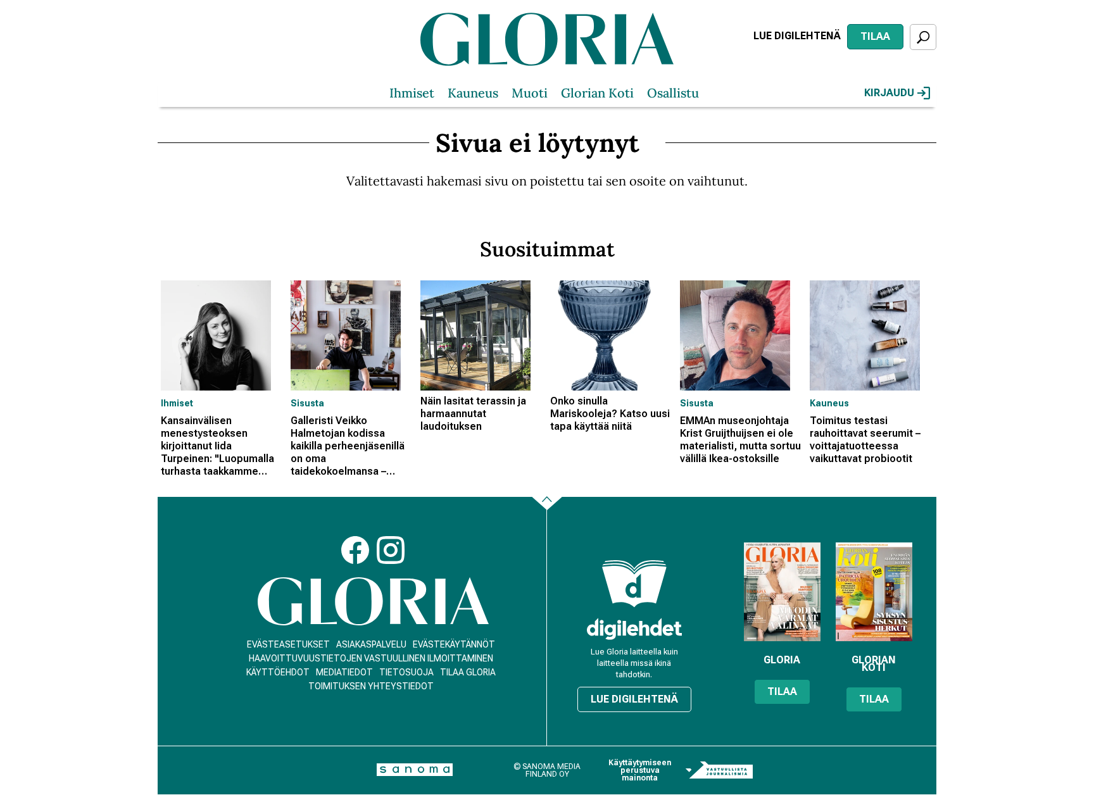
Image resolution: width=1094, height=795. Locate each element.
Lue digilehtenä (797, 36)
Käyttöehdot (278, 672)
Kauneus (473, 93)
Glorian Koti (597, 93)
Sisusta (307, 403)
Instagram (391, 550)
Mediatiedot (344, 672)
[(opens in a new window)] (634, 629)
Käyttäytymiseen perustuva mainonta (639, 770)
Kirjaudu (889, 93)
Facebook (355, 550)
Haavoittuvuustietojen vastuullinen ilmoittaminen (371, 658)
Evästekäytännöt (454, 644)
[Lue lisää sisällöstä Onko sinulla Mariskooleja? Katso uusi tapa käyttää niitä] (612, 335)
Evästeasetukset (288, 644)
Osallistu (673, 93)
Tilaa (875, 36)
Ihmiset (411, 93)
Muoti (530, 93)
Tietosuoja (406, 672)
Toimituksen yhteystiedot (371, 686)
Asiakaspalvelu (371, 644)
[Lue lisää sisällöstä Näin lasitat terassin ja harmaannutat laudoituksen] (482, 335)
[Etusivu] (373, 601)
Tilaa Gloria (468, 672)
